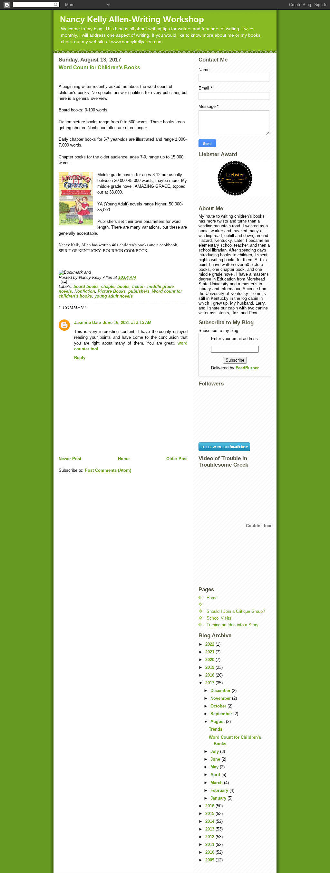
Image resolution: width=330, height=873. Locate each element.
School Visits (219, 618)
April (215, 774)
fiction (138, 286)
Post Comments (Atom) (108, 470)
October (219, 706)
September (221, 713)
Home (124, 458)
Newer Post (70, 458)
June (215, 759)
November (221, 698)
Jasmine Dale (87, 322)
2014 (210, 821)
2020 (210, 659)
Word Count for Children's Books (99, 67)
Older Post (177, 458)
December (221, 690)
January (219, 798)
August (218, 721)
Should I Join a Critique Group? (236, 611)
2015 (210, 813)
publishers (139, 291)
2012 (210, 836)
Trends (215, 729)
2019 (210, 667)
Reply (79, 357)
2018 (210, 675)
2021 (210, 652)
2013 (210, 829)
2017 (210, 682)
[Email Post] (123, 282)
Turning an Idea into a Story (232, 624)
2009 (210, 860)
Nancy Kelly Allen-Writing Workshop (132, 19)
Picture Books (112, 291)
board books (86, 286)
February (219, 790)
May (215, 766)
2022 (210, 644)
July (215, 751)
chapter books (115, 286)
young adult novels (113, 296)
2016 (210, 805)
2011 (210, 844)
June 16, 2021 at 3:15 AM (127, 322)
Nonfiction (84, 291)
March (217, 782)
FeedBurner (247, 367)
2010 (210, 852)
